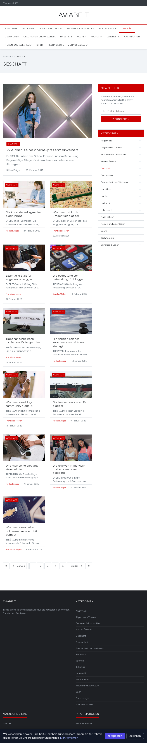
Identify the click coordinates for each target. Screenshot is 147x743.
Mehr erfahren (69, 738)
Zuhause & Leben (78, 45)
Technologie (56, 45)
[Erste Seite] (6, 566)
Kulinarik (97, 36)
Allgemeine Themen (51, 28)
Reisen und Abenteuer (18, 45)
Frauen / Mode (108, 28)
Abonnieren (121, 119)
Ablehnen (135, 736)
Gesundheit (12, 36)
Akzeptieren (115, 736)
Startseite (11, 28)
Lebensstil (113, 36)
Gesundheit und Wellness (39, 36)
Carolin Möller (59, 294)
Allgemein (28, 28)
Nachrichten (132, 36)
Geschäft (126, 28)
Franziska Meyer (61, 231)
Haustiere (66, 36)
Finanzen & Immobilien (80, 28)
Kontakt (7, 723)
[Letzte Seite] (89, 566)
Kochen (81, 36)
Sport (40, 45)
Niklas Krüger (12, 231)
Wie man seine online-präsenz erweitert (42, 150)
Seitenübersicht (84, 723)
